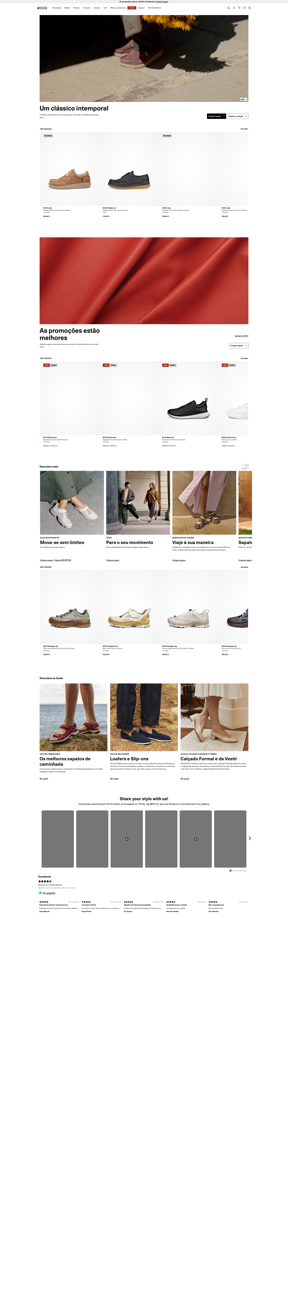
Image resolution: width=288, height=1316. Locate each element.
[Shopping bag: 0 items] (249, 8)
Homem (76, 8)
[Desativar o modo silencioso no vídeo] (242, 99)
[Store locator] (239, 8)
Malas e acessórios (118, 8)
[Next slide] (246, 465)
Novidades (56, 8)
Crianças (86, 8)
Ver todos (244, 129)
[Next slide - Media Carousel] (250, 838)
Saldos (132, 8)
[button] (144, 58)
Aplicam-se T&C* (241, 336)
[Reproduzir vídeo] (246, 99)
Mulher (67, 8)
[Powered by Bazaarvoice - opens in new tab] (238, 870)
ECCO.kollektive (154, 8)
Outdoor (97, 8)
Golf (105, 8)
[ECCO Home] (42, 8)
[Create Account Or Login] (233, 8)
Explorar (141, 8)
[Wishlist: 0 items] (244, 8)
